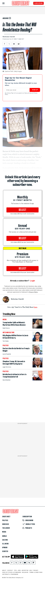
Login (32, 281)
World (4, 536)
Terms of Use (28, 93)
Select (22, 210)
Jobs (19, 570)
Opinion (4, 547)
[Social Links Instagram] (20, 563)
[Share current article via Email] (14, 44)
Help (30, 570)
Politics (5, 520)
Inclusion (25, 572)
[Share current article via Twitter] (9, 44)
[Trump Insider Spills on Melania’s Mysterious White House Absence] (37, 328)
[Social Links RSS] (29, 563)
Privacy (35, 570)
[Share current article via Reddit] (19, 44)
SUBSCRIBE (38, 3)
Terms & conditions (35, 572)
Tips (15, 570)
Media (4, 532)
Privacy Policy (33, 292)
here (35, 307)
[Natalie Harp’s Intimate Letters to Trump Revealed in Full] (37, 380)
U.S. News (5, 544)
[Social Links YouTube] (25, 563)
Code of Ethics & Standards (11, 572)
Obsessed (5, 524)
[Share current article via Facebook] (4, 44)
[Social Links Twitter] (16, 563)
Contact (10, 570)
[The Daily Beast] (20, 3)
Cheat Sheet (6, 517)
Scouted (5, 551)
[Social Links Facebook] (12, 563)
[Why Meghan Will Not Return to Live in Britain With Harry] (37, 341)
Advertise (25, 570)
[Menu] (5, 3)
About (4, 570)
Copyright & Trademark (10, 574)
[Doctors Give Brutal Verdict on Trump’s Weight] (37, 354)
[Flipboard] (33, 563)
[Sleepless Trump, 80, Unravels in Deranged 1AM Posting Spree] (37, 367)
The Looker (6, 528)
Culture (5, 540)
